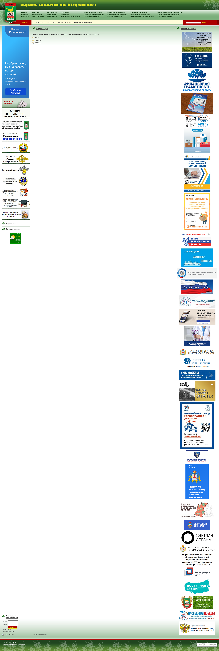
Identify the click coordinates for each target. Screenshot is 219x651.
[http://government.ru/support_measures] (197, 380)
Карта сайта (46, 22)
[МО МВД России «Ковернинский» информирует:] (16, 163)
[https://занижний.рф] (197, 449)
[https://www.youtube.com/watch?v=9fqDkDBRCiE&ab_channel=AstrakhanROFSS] (197, 346)
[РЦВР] (197, 308)
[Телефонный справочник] (16, 107)
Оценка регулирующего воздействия (170, 12)
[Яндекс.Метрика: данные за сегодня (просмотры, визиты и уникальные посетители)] (8, 635)
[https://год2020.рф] (197, 400)
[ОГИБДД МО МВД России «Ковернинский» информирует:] (16, 152)
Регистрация (7, 629)
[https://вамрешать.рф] (197, 266)
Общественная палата (91, 17)
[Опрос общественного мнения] (197, 565)
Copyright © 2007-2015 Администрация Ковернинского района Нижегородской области (14, 644)
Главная (36, 22)
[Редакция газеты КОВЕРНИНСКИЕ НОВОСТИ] (16, 141)
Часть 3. (38, 43)
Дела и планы (37, 15)
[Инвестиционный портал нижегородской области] (197, 355)
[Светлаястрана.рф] (197, 543)
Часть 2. (38, 40)
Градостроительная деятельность (142, 17)
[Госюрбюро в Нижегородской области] (197, 113)
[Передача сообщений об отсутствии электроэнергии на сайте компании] (197, 67)
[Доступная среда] (197, 594)
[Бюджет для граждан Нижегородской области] (197, 551)
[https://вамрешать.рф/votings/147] (197, 499)
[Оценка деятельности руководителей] (16, 118)
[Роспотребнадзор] (16, 174)
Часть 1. (38, 37)
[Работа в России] (197, 462)
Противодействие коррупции (117, 15)
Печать (60, 22)
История (24, 12)
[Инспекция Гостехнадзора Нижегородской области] (16, 185)
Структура (24, 15)
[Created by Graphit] (202, 646)
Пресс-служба (65, 15)
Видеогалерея (52, 17)
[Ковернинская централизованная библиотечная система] (16, 197)
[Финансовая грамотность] (197, 91)
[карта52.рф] (197, 518)
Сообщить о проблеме (15, 91)
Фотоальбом (51, 15)
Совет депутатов (38, 17)
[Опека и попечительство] (16, 219)
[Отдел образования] (16, 208)
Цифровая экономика (165, 17)
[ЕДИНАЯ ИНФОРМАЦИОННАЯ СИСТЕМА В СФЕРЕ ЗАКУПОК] (197, 634)
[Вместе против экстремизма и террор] (197, 247)
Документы (36, 12)
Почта (54, 22)
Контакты (68, 22)
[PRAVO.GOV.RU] (197, 609)
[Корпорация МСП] (197, 576)
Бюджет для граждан (114, 17)
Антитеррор (65, 12)
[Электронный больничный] (197, 191)
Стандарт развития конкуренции (168, 15)
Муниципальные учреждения (70, 17)
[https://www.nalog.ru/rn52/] (197, 278)
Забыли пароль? (8, 631)
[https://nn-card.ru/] (197, 324)
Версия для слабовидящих (83, 22)
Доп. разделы (52, 12)
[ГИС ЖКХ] (197, 152)
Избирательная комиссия (116, 12)
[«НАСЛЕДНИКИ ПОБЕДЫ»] (197, 620)
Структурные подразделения (94, 15)
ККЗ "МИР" (25, 17)
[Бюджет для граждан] (197, 294)
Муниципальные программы (140, 15)
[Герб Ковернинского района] (10, 25)
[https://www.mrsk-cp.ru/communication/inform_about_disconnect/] (197, 368)
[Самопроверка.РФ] (197, 530)
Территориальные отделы (93, 12)
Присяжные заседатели (138, 12)
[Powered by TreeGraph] (212, 646)
